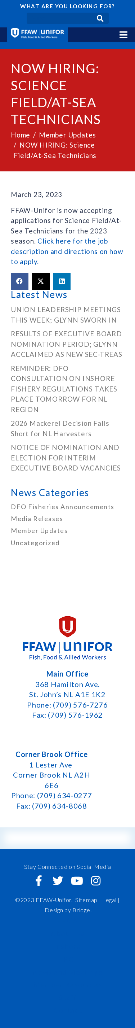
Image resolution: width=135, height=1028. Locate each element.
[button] (19, 281)
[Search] (100, 18)
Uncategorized (35, 543)
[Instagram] (96, 880)
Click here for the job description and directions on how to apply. (67, 251)
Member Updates (39, 530)
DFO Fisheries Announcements (62, 507)
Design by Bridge (67, 909)
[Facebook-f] (38, 880)
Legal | (111, 899)
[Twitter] (58, 880)
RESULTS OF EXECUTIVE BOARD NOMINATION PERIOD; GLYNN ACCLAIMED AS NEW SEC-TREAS (66, 343)
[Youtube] (77, 880)
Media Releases (37, 518)
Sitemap (86, 899)
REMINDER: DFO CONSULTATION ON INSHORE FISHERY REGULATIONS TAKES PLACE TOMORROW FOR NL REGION (64, 389)
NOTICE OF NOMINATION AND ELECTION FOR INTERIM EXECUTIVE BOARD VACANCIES (67, 457)
